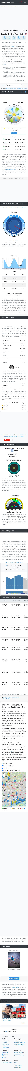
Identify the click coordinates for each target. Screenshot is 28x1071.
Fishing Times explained (19, 1052)
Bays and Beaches (7, 763)
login (6, 1031)
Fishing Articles (5, 1047)
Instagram (5, 1054)
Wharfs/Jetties (6, 768)
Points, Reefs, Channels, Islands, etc (11, 770)
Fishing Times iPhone (20, 1042)
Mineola (12, 46)
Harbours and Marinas (8, 765)
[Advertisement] (14, 18)
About (15, 1064)
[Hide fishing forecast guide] (25, 42)
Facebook (5, 1052)
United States (9, 6)
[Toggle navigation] (25, 2)
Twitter (4, 1057)
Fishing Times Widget (7, 1062)
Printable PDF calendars (8, 698)
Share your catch (14, 978)
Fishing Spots (3, 6)
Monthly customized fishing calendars (11, 697)
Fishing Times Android (21, 1041)
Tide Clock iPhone (19, 1045)
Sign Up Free (14, 132)
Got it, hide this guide (21, 80)
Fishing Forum (5, 1044)
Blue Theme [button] (15, 240)
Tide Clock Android (20, 1044)
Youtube (5, 1055)
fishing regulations (11, 751)
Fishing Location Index (19, 1055)
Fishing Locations (6, 1041)
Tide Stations (5, 1042)
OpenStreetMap (18, 806)
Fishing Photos (5, 1045)
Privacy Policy (17, 1067)
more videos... (23, 1023)
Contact (16, 1062)
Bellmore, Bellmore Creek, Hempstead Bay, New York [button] (16, 88)
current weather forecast (9, 169)
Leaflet (13, 806)
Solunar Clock (17, 1054)
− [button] (3, 776)
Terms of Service (18, 1065)
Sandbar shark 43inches (14, 950)
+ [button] (3, 774)
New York (15, 6)
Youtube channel (15, 987)
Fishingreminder (9, 2)
